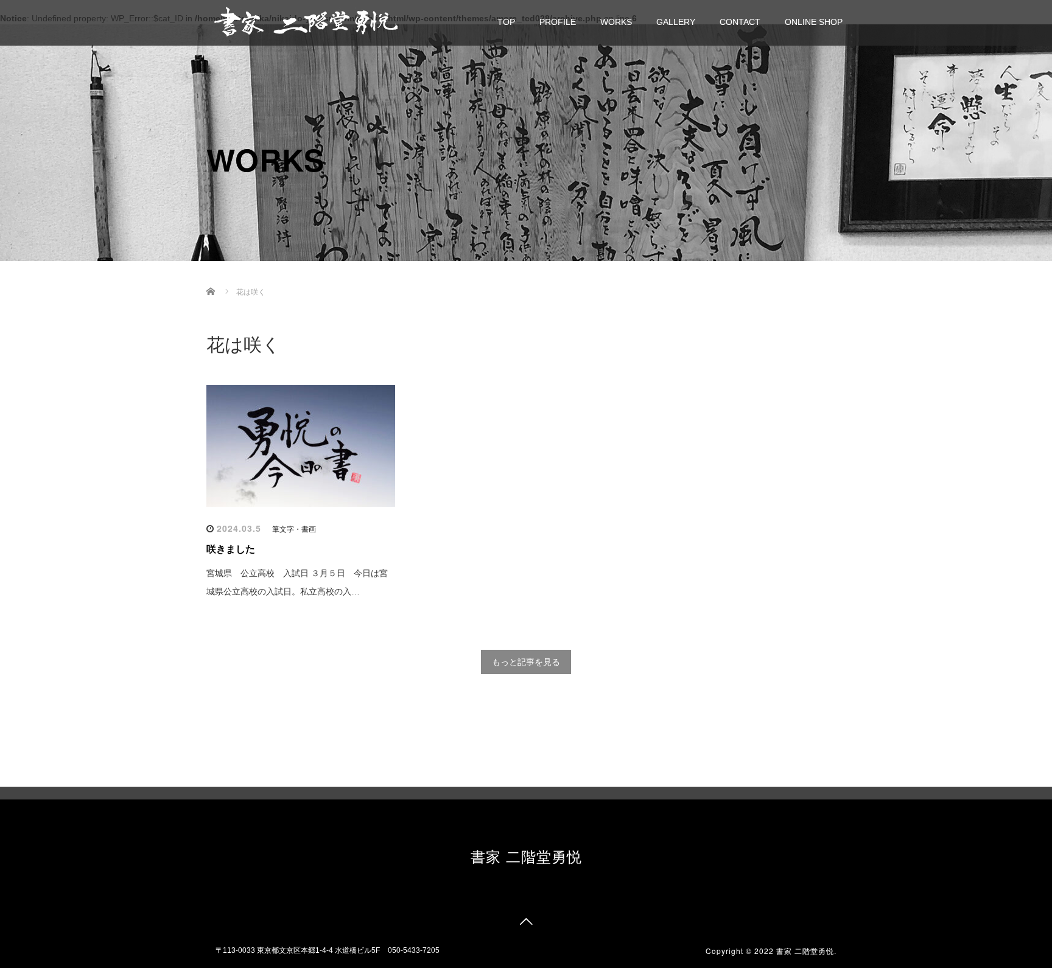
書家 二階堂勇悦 (526, 855)
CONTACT (740, 22)
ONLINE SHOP (814, 22)
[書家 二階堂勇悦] (305, 21)
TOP (506, 22)
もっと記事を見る (526, 662)
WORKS (616, 22)
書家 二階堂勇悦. (806, 950)
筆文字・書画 (294, 529)
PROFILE (557, 22)
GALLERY (675, 22)
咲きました (230, 549)
